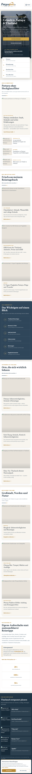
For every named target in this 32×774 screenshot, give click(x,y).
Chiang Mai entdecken (9, 575)
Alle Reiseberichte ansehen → (9, 373)
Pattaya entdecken (16, 39)
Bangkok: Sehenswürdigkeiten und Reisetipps (15, 528)
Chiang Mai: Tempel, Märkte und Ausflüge (16, 566)
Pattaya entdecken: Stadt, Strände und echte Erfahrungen (14, 119)
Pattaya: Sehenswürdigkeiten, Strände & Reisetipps (14, 400)
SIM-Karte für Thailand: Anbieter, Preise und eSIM (13, 248)
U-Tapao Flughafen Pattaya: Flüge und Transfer (16, 286)
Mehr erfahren (5, 767)
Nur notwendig (23, 770)
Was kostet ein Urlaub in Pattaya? (20, 162)
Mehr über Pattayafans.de (8, 659)
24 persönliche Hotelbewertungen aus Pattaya (19, 141)
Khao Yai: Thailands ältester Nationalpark (14, 472)
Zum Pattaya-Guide (8, 132)
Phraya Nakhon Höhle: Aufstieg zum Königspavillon (15, 603)
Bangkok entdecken (9, 537)
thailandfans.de (18, 651)
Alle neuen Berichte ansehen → (9, 183)
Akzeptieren (9, 770)
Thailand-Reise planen (16, 43)
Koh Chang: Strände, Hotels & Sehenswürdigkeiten (14, 436)
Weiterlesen (7, 219)
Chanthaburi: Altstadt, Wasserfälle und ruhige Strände (16, 211)
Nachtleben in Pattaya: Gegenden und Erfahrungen (21, 152)
